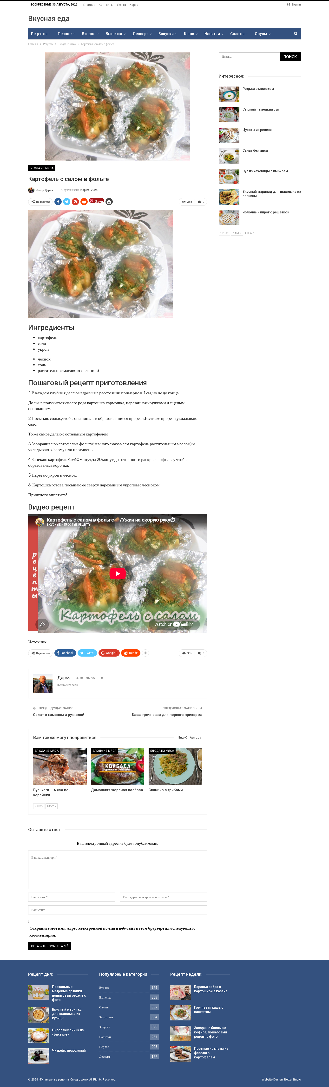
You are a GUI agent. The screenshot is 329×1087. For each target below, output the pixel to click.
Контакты (106, 4)
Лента (121, 4)
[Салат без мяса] (229, 156)
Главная (89, 4)
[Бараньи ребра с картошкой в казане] (180, 992)
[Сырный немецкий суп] (229, 115)
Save (99, 201)
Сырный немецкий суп (261, 109)
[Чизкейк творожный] (38, 1056)
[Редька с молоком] (229, 94)
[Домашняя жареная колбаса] (118, 766)
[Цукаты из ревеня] (229, 135)
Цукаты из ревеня (257, 130)
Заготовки (106, 1017)
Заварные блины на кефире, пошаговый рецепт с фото (210, 1032)
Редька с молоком (258, 89)
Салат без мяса (255, 150)
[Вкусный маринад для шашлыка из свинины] (229, 197)
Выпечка (114, 33)
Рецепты (39, 33)
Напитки (212, 33)
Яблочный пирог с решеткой (266, 212)
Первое (65, 33)
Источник (37, 641)
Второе (88, 33)
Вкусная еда (49, 18)
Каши (189, 33)
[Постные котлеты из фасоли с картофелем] (180, 1054)
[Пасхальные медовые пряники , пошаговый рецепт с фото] (38, 992)
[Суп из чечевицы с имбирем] (229, 176)
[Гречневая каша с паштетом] (180, 1013)
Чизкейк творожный (69, 1050)
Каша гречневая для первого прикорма (167, 715)
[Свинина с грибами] (175, 766)
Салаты (237, 33)
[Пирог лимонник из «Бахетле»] (38, 1035)
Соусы (261, 33)
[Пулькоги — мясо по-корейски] (60, 766)
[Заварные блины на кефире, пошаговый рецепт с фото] (180, 1033)
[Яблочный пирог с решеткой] (229, 217)
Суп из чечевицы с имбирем (265, 171)
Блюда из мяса (41, 168)
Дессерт (140, 33)
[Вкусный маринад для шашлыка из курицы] (38, 1015)
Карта (134, 4)
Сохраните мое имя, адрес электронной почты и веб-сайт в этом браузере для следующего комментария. (112, 932)
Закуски (166, 33)
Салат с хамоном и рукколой (58, 715)
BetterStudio (292, 1079)
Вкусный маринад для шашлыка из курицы (67, 1013)
